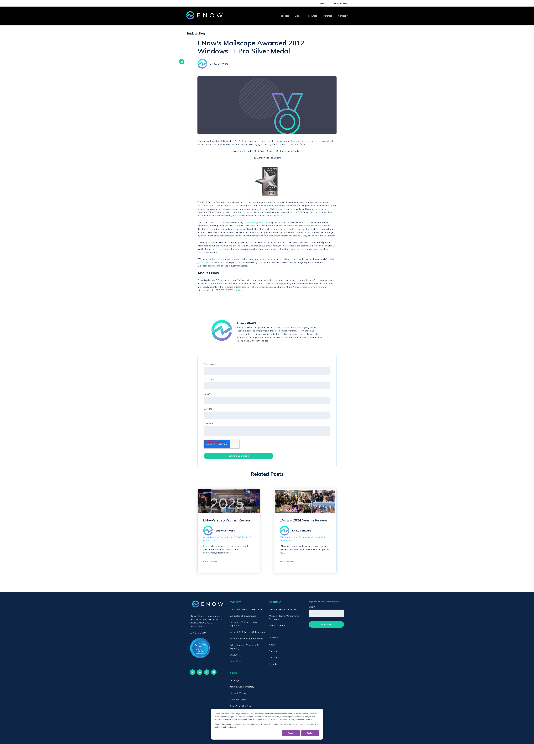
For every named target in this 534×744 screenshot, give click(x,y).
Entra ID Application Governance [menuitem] (245, 609)
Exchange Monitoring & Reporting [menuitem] (246, 638)
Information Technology (298, 537)
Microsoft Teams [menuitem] (237, 693)
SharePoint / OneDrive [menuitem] (240, 706)
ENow (223, 537)
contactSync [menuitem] (235, 661)
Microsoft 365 (234, 537)
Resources (312, 15)
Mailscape (296, 141)
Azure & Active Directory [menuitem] (241, 686)
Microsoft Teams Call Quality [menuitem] (283, 609)
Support (323, 3)
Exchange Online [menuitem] (237, 699)
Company (343, 15)
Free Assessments (340, 3)
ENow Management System (257, 222)
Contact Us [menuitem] (274, 657)
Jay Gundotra (203, 262)
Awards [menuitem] (273, 664)
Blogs (298, 15)
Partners (327, 15)
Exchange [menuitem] (234, 680)
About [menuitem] (272, 644)
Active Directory (211, 537)
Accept (291, 733)
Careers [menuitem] (273, 651)
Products (284, 15)
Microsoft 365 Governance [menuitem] (242, 615)
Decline (310, 733)
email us (238, 290)
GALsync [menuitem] (233, 654)
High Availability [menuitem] (277, 625)
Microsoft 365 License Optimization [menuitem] (247, 632)
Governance (286, 540)
